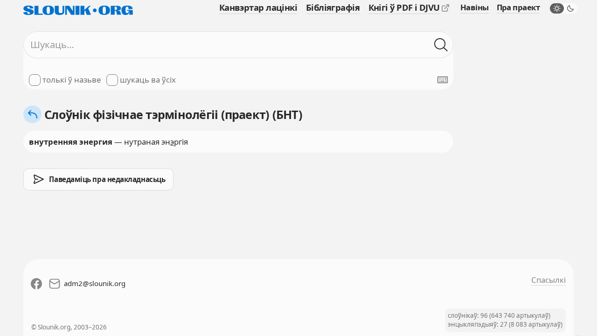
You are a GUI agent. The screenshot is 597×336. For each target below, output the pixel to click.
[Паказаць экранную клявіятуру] (442, 79)
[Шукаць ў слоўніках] (441, 44)
